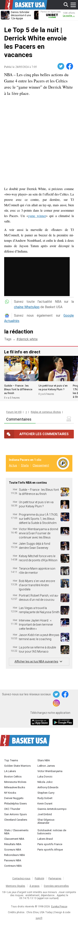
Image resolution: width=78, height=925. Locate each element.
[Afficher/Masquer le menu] (73, 4)
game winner (37, 216)
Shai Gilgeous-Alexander (46, 821)
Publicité (39, 878)
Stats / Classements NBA (16, 832)
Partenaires (54, 878)
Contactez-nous (21, 878)
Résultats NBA (12, 844)
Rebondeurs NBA (14, 855)
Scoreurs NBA (12, 849)
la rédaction (18, 331)
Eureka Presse (59, 906)
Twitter (61, 66)
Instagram (56, 703)
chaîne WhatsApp (27, 307)
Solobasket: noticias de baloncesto (51, 832)
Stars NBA (43, 760)
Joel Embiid (44, 814)
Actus (13, 465)
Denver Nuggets (14, 798)
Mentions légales (15, 886)
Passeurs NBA (12, 860)
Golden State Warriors (17, 765)
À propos (35, 886)
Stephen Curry (45, 792)
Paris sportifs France (49, 844)
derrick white (28, 339)
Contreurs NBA (13, 865)
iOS (40, 722)
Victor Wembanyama (49, 771)
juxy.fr (39, 918)
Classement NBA (14, 838)
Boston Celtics (13, 776)
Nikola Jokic (45, 781)
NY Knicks (10, 792)
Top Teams (11, 760)
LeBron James (46, 765)
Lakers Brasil (45, 838)
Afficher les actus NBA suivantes (36, 661)
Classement (41, 465)
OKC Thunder (12, 808)
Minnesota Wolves (15, 781)
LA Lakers (10, 771)
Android (62, 722)
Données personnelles (56, 886)
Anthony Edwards (47, 787)
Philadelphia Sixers (15, 803)
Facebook (70, 66)
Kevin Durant (44, 803)
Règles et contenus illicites (46, 412)
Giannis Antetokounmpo (52, 808)
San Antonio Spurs (15, 814)
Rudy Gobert (44, 798)
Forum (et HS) (14, 412)
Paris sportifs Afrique (50, 849)
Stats (25, 465)
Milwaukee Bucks (14, 787)
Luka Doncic (44, 776)
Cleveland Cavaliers (15, 819)
